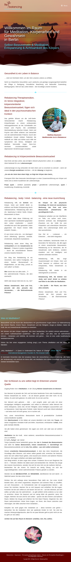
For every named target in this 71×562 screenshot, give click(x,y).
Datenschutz (10, 555)
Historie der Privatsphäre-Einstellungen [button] (52, 555)
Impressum (18, 555)
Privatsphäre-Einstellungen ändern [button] (31, 555)
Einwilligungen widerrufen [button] (35, 556)
